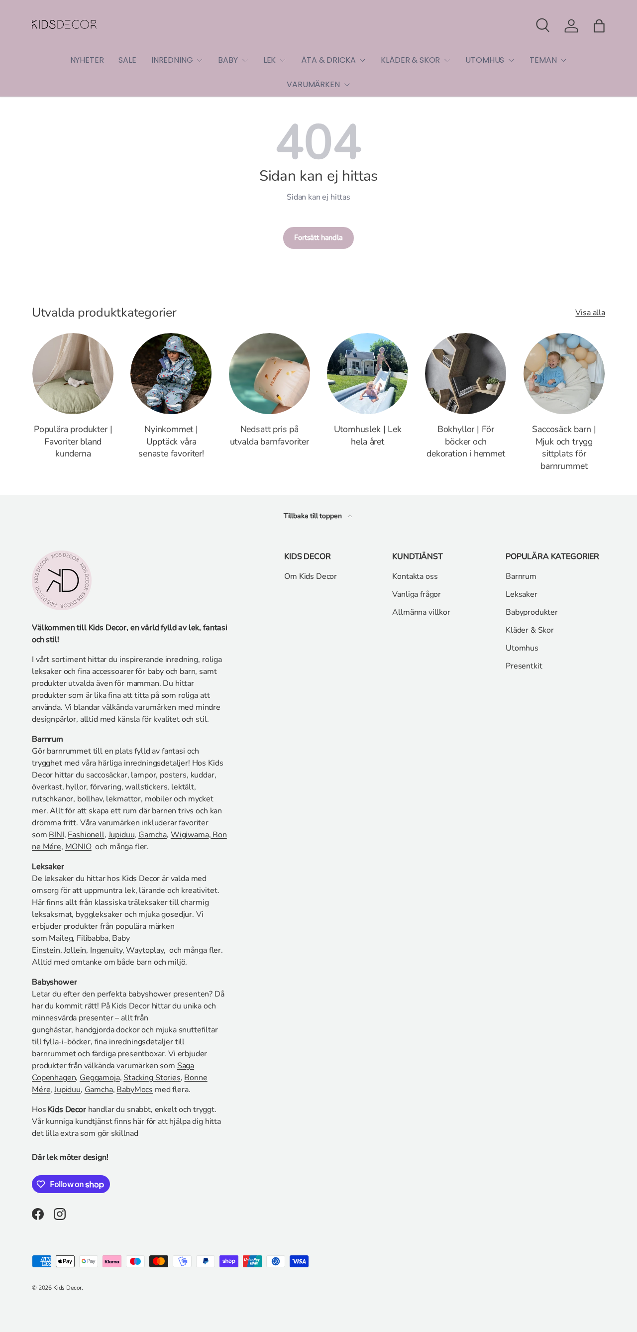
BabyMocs (134, 1089)
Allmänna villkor (421, 612)
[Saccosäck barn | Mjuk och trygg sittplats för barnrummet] (564, 373)
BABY (227, 60)
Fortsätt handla (318, 237)
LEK (269, 60)
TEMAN (543, 60)
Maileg (61, 938)
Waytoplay (145, 950)
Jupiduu (121, 834)
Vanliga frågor (416, 594)
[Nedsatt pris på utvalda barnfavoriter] (269, 373)
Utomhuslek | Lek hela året (368, 435)
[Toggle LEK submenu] (283, 60)
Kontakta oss (414, 576)
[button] (599, 26)
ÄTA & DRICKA (328, 60)
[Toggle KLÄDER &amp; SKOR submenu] (447, 60)
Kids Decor (67, 1288)
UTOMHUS (484, 60)
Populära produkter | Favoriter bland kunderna (73, 441)
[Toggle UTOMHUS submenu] (511, 60)
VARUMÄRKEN (313, 84)
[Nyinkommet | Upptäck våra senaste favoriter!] (171, 373)
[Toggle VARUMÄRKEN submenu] (347, 85)
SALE (127, 60)
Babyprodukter (532, 612)
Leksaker (521, 594)
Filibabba (92, 938)
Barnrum (521, 576)
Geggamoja (100, 1077)
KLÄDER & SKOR (410, 60)
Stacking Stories (151, 1077)
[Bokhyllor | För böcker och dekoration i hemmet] (465, 373)
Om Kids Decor (310, 576)
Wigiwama (190, 834)
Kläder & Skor (530, 630)
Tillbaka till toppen (314, 516)
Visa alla (590, 312)
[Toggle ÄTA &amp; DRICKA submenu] (362, 60)
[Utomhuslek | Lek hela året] (367, 373)
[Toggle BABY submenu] (245, 60)
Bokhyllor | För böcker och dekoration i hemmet (465, 441)
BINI (56, 834)
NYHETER (87, 60)
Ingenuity (106, 950)
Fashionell (86, 834)
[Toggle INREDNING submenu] (200, 60)
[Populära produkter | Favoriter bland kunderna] (72, 373)
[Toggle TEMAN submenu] (563, 60)
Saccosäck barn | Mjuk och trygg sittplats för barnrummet (564, 447)
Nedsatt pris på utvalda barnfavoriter (269, 435)
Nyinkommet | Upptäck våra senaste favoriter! (171, 441)
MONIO (78, 846)
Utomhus (522, 648)
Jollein (75, 950)
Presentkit (524, 666)
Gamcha (152, 834)
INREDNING (172, 60)
